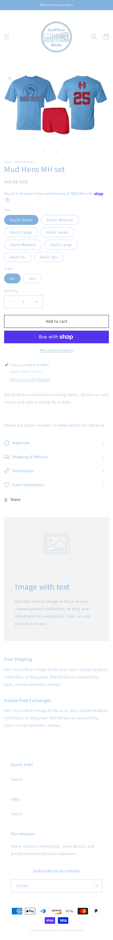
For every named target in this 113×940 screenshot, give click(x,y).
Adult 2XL (49, 257)
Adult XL (18, 257)
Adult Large (61, 244)
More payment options (57, 350)
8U (12, 278)
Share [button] (15, 499)
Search (17, 779)
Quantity (11, 290)
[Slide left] (44, 152)
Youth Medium (60, 219)
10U (32, 278)
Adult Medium (23, 244)
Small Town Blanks (49, 930)
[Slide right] (69, 152)
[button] (7, 37)
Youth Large (21, 232)
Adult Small (57, 232)
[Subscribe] (96, 886)
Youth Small (21, 219)
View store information (30, 379)
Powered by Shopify (72, 930)
